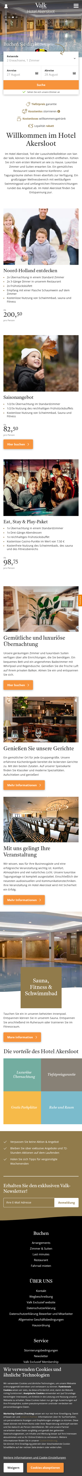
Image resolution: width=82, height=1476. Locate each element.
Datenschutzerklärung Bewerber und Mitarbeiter (41, 1314)
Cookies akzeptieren (45, 1467)
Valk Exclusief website (41, 1302)
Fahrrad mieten (41, 1266)
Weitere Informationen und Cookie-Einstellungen (34, 1457)
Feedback (80, 600)
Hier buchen (16, 444)
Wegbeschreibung (41, 1296)
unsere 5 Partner (29, 1416)
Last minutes (41, 1254)
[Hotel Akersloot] (41, 9)
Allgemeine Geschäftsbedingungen (41, 1319)
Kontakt (41, 1291)
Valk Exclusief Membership (41, 1362)
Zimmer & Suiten (41, 1248)
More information (20, 1037)
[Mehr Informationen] (41, 719)
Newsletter (41, 1356)
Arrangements (41, 1243)
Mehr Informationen (22, 785)
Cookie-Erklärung (48, 1440)
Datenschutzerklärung (41, 1308)
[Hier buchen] (41, 609)
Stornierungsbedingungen (41, 1350)
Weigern (13, 1467)
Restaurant (41, 1260)
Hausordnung (41, 1325)
